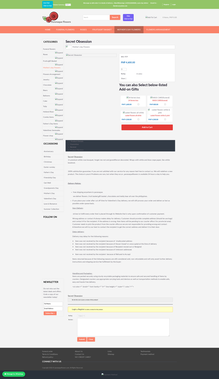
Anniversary (48, 151)
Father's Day (49, 172)
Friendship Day (50, 178)
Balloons (46, 96)
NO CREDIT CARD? (83, 357)
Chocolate (47, 85)
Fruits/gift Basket (102, 30)
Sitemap (111, 354)
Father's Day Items (50, 124)
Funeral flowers (65, 30)
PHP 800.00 (154, 104)
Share (123, 78)
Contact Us (79, 354)
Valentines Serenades (51, 130)
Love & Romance (50, 204)
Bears (45, 90)
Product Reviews (77, 150)
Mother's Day (49, 193)
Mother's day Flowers (129, 30)
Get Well (47, 183)
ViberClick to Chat (128, 17)
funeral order (47, 351)
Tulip (45, 106)
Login (174, 4)
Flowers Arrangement (158, 30)
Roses (83, 30)
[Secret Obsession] (74, 55)
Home (48, 30)
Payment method (147, 354)
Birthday (47, 157)
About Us (79, 351)
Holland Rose (48, 112)
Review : (70, 319)
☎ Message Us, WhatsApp (13, 374)
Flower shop (48, 136)
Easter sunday (49, 167)
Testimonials (145, 351)
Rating (70, 315)
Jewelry (46, 80)
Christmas (48, 162)
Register (166, 4)
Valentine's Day (50, 199)
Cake (45, 101)
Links (110, 351)
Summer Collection (51, 209)
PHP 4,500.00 (127, 119)
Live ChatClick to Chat (47, 4)
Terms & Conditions (50, 354)
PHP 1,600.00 (127, 104)
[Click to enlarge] (133, 97)
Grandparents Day (51, 188)
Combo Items (48, 117)
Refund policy (47, 357)
